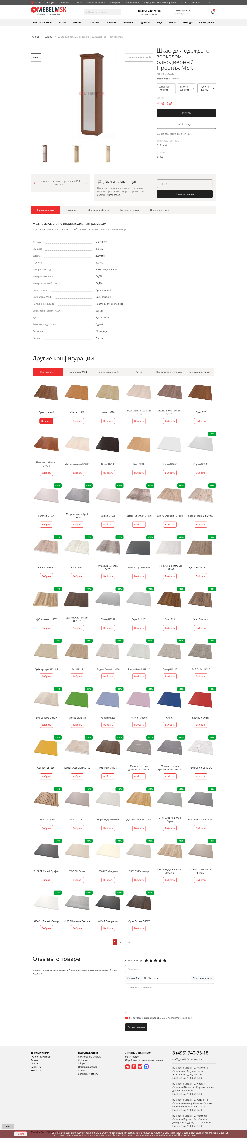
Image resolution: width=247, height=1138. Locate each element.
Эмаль (172, 22)
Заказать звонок (149, 14)
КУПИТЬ (186, 113)
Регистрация (132, 1056)
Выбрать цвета (186, 124)
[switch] (127, 1018)
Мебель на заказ (42, 22)
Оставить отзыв (136, 1027)
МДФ (159, 22)
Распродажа (206, 22)
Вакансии (36, 1067)
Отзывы (78, 2)
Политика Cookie (187, 1135)
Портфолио (115, 2)
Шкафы (77, 22)
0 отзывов (174, 78)
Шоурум (50, 2)
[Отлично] (146, 960)
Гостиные (93, 22)
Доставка (83, 1060)
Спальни (111, 22)
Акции (37, 2)
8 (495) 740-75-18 (149, 11)
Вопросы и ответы (88, 1073)
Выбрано (46, 421)
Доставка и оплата (96, 2)
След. (129, 942)
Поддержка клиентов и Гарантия (160, 2)
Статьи (81, 1070)
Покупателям (132, 2)
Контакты (211, 2)
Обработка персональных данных (144, 1060)
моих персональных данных (177, 1017)
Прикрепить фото (203, 978)
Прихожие (129, 22)
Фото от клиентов (40, 1056)
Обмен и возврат (87, 1067)
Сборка (82, 1063)
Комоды (188, 22)
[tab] (45, 210)
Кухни (62, 22)
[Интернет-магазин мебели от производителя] (48, 9)
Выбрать (77, 421)
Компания (64, 2)
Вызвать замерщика (191, 2)
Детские (146, 22)
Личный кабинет (138, 1053)
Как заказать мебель (89, 1056)
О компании (40, 1053)
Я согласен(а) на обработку (162, 1017)
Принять (20, 1133)
